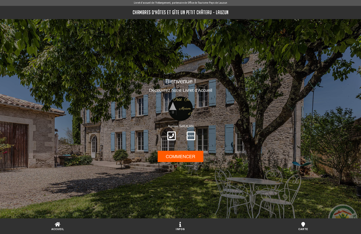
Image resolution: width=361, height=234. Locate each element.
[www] (191, 141)
